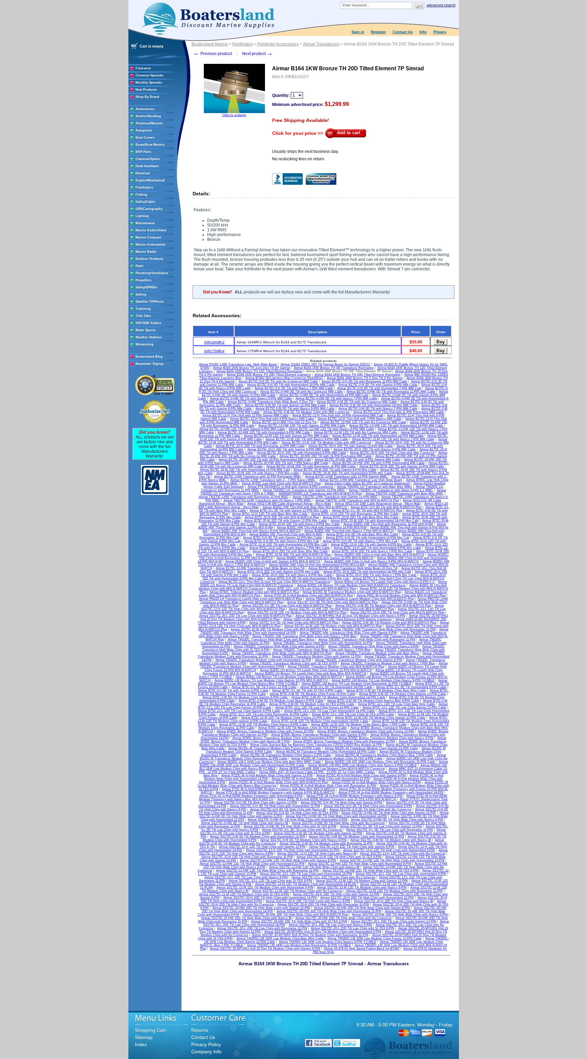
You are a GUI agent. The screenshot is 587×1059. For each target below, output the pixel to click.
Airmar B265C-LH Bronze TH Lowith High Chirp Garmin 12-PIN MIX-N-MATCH (316, 670)
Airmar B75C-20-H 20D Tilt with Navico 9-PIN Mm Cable (292, 575)
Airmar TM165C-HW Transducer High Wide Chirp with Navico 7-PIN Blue (304, 636)
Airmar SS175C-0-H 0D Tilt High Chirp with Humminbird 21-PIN (275, 806)
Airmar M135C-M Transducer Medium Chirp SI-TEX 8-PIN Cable (337, 758)
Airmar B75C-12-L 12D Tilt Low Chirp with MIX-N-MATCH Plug (311, 588)
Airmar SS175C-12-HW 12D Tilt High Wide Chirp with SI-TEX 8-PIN (370, 870)
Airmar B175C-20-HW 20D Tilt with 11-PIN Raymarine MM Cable (326, 456)
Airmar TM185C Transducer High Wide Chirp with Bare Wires (271, 639)
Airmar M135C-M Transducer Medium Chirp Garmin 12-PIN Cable (371, 748)
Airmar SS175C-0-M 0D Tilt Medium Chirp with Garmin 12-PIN (318, 833)
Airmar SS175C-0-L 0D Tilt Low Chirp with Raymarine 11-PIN (389, 829)
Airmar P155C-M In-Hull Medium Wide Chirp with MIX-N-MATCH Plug (278, 782)
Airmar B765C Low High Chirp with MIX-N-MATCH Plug (281, 483)
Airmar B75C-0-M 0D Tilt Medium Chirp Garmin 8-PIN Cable (245, 697)
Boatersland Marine (210, 44)
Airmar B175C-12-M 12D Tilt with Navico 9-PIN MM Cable (307, 439)
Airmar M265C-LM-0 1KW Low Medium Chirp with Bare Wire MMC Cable (269, 762)
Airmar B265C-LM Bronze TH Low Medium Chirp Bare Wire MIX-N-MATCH (289, 677)
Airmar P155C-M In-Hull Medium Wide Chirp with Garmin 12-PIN (267, 775)
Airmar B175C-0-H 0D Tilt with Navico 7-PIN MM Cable (293, 388)
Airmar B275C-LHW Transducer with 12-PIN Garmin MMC (346, 476)
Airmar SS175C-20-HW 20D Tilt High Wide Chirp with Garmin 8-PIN (362, 908)
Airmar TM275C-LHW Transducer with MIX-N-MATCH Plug (357, 500)
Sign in (358, 32)
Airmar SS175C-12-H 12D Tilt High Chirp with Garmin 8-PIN (351, 846)
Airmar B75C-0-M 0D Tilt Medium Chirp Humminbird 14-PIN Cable (338, 697)
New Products (146, 89)
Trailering (143, 308)
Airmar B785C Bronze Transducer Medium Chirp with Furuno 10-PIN (265, 731)
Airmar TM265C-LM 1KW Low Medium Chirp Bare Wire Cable (280, 938)
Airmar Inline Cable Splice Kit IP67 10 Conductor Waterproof (367, 483)
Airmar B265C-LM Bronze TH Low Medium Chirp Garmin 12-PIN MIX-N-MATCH (271, 680)
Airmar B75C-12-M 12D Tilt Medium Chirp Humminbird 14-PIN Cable (319, 721)
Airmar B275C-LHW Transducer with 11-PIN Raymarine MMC (257, 476)
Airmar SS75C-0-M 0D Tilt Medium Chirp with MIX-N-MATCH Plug (389, 622)
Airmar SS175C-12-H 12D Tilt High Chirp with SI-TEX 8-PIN (339, 857)
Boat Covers (145, 137)
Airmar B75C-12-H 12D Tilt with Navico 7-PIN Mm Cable (289, 548)
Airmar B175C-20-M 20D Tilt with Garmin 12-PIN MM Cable (401, 466)
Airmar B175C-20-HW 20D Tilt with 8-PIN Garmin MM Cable (357, 459)
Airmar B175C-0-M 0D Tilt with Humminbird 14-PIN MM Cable (373, 405)
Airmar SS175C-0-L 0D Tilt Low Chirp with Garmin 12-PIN (381, 826)
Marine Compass (148, 237)
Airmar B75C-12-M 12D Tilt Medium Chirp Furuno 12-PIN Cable (286, 717)
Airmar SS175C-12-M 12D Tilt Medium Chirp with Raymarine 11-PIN (394, 891)
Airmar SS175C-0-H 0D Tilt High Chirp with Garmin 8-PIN (341, 802)
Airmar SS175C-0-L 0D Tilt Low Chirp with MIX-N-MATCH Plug (287, 605)
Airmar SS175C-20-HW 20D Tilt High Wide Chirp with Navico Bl (246, 918)
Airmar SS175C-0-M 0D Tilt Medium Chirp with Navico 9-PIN (303, 840)
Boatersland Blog (149, 356)
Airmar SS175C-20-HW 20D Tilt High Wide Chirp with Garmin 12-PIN (261, 908)
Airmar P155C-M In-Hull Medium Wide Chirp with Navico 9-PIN (376, 782)
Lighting (142, 216)
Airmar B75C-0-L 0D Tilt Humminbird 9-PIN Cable (411, 687)
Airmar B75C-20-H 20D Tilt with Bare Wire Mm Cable (290, 551)
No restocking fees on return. (298, 159)
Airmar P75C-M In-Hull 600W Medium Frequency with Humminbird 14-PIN (390, 792)
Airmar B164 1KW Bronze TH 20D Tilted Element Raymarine (358, 374)
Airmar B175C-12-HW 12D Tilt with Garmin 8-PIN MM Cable (242, 429)
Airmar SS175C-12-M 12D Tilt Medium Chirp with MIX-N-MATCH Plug (296, 612)
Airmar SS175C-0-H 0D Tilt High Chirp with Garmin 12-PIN (255, 802)
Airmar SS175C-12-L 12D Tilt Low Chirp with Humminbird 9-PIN (401, 874)
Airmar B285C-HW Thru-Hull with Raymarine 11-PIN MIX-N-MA (388, 524)
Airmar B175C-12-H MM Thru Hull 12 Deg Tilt (284, 422)
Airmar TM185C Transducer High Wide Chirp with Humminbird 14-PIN (322, 643)
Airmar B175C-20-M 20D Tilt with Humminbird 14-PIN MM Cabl (245, 469)
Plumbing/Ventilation (152, 273)
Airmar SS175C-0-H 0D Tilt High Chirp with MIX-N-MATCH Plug (332, 602)
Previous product (212, 53)
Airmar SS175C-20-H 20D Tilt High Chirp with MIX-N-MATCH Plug (397, 612)
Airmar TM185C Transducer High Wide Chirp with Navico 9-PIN (373, 646)
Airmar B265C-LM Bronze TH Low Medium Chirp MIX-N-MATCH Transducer (351, 585)
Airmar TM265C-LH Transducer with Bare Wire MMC (374, 486)
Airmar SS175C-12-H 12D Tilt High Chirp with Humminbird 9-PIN (389, 850)
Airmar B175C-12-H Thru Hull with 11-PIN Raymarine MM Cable (398, 412)
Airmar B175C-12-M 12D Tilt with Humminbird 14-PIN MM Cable (378, 435)
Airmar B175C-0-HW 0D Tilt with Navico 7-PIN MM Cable (336, 398)
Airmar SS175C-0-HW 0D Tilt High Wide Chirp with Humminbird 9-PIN (297, 819)
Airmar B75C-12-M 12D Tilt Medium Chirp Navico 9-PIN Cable (263, 724)
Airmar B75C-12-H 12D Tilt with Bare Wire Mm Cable (269, 514)
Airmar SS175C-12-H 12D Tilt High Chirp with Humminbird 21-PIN (292, 850)
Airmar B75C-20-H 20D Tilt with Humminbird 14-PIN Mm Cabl (367, 571)
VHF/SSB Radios (148, 323)
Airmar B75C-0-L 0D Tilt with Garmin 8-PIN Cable (233, 690)
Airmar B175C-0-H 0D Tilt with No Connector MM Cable (278, 381)
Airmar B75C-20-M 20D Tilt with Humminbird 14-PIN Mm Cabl (375, 520)
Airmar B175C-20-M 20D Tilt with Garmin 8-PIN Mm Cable (335, 469)
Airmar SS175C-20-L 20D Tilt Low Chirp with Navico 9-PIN (330, 925)
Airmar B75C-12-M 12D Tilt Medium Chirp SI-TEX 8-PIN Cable (302, 728)
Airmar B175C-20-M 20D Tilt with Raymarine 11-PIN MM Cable (311, 466)
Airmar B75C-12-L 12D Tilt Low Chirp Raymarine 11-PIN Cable (263, 714)
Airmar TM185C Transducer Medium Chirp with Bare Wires (377, 653)
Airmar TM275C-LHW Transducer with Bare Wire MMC (405, 493)
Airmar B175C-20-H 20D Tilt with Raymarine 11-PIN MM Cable (260, 446)
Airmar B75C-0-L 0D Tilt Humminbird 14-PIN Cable (336, 687)
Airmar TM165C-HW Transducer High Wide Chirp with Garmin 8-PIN (348, 632)
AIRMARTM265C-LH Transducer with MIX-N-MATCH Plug (320, 493)
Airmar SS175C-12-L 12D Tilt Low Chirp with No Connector (333, 877)
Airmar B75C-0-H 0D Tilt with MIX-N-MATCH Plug (386, 507)
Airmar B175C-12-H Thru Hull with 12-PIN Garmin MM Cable (245, 415)
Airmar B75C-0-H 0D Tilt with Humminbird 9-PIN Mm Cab (308, 578)
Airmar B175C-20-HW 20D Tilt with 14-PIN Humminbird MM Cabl (264, 459)
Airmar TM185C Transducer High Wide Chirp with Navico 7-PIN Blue (322, 649)
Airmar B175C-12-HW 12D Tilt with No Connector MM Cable (363, 422)
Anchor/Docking (148, 116)
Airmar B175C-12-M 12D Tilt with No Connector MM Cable (355, 432)
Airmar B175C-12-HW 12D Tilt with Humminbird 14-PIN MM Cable (396, 425)
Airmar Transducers (321, 44)
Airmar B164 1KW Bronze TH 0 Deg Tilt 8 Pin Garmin (365, 378)
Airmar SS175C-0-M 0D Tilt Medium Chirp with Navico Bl (390, 840)
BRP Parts (143, 152)
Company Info (206, 1051)
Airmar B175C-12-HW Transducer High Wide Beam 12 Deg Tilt (260, 568)
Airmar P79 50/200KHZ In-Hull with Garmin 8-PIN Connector (290, 486)
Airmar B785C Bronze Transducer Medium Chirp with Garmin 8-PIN (319, 734)
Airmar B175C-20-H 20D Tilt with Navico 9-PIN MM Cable (375, 449)
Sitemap (144, 1037)
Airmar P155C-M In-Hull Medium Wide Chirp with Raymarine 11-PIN (328, 785)
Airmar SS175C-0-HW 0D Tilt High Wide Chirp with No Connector (338, 823)
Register (378, 32)
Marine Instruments (150, 244)
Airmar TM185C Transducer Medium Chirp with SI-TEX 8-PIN (293, 663)
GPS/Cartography (149, 209)
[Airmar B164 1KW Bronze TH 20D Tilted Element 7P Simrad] (234, 112)
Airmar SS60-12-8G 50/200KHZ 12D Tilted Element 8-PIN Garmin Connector (337, 619)
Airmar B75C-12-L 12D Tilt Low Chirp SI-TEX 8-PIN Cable (353, 714)
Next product (257, 53)
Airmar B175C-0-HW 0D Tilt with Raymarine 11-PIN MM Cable (390, 391)
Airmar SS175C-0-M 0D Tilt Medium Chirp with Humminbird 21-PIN (356, 836)
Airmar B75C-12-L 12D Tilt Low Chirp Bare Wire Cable (396, 704)
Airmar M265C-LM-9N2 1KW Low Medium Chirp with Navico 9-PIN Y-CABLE (362, 765)
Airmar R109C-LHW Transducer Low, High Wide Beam (238, 364)
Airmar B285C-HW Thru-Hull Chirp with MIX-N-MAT (285, 534)
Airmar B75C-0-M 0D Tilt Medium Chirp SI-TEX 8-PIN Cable (311, 704)
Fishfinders (144, 187)
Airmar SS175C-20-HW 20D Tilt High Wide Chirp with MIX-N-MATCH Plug (295, 914)
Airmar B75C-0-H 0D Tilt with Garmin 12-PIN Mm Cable (282, 537)
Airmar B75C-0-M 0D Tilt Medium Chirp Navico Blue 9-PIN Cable (373, 700)
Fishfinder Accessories (278, 44)
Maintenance (145, 223)
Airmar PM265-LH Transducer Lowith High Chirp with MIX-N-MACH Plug (250, 598)
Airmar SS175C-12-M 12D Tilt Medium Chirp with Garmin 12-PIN (362, 880)
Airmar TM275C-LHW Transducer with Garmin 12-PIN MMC (335, 497)
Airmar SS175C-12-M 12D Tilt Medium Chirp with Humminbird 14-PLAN (305, 884)
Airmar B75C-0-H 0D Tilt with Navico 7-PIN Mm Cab (360, 541)
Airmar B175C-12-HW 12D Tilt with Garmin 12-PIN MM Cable (301, 425)
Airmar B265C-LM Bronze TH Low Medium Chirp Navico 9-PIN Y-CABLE (383, 680)
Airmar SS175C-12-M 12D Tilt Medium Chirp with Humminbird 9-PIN (264, 887)
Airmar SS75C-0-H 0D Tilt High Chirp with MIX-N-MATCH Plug (293, 622)
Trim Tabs (143, 316)
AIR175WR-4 (214, 351)
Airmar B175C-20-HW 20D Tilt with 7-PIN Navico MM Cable (285, 463)
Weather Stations (149, 337)
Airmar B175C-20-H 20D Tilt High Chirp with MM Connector (392, 452)
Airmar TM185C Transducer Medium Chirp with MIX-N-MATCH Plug (336, 666)
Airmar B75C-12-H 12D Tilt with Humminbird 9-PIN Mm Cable (377, 548)
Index (141, 1044)
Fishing (141, 194)
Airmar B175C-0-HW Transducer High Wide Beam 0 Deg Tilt (270, 401)
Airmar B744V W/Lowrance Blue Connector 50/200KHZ (284, 378)
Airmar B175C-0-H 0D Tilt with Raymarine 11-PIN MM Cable (364, 381)
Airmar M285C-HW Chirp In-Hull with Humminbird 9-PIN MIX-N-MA (316, 565)
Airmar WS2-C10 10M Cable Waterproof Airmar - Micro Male (378, 503)
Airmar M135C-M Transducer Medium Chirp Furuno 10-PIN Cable (274, 748)
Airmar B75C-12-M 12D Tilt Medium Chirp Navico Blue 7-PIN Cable (359, 724)
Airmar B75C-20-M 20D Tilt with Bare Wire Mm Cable (360, 517)
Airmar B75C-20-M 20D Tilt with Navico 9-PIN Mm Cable (299, 524)
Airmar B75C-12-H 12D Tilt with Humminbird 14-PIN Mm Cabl (283, 544)
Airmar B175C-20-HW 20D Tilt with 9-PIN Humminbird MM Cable (378, 463)
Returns (199, 1030)
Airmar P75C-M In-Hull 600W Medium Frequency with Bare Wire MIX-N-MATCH (278, 789)
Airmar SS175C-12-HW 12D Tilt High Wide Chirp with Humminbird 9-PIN (359, 863)
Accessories (145, 109)
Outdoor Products (149, 259)
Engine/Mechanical (150, 180)
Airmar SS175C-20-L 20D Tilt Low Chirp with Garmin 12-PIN (393, 921)
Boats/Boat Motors (150, 144)
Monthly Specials (149, 82)
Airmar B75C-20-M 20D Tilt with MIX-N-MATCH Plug (293, 554)
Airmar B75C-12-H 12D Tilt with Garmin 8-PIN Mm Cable (371, 544)
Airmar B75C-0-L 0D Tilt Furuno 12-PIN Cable (264, 687)
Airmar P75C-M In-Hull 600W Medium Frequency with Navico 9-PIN (354, 795)
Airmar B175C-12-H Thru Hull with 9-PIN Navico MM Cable (272, 418)
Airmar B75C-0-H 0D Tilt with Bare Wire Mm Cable (362, 534)
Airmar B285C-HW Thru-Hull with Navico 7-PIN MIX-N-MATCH (349, 531)
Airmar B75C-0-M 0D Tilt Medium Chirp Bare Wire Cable (386, 690)
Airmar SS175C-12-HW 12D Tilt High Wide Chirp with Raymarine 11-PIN (267, 870)
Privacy (439, 32)
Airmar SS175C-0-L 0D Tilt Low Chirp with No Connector (302, 829)
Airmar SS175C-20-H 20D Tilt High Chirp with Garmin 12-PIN (336, 894)
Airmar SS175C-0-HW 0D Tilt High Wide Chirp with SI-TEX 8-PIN (290, 826)
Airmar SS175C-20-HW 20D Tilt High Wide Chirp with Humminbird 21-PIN (329, 911)
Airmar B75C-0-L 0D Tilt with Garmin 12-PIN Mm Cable (289, 510)
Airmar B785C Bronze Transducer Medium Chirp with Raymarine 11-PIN (344, 741)
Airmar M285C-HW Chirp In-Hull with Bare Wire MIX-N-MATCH (379, 554)
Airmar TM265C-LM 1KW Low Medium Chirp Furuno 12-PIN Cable (374, 938)
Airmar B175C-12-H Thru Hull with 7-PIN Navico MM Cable (360, 418)
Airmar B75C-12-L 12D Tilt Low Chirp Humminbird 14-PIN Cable (329, 711)
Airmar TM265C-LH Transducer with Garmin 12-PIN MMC (304, 490)
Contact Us (403, 32)
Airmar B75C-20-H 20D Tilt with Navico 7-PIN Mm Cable (376, 575)
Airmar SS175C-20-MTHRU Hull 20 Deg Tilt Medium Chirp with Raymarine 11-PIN (310, 935)
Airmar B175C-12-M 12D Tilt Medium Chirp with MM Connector (326, 442)
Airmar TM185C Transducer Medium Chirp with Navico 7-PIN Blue (388, 663)
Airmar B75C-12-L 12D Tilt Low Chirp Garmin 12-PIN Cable (404, 707)
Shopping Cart (150, 1030)
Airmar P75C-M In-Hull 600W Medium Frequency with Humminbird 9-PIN (251, 795)
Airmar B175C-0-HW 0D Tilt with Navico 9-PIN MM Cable (251, 398)
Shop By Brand (147, 96)
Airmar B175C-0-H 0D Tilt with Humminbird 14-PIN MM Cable (291, 385)
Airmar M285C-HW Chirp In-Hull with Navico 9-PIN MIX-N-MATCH (371, 561)
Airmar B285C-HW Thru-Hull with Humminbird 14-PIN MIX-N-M (322, 527)
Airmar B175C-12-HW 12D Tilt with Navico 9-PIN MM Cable (331, 429)
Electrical (143, 173)
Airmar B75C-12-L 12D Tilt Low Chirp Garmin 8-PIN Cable (239, 711)
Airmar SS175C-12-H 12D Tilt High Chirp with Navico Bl (316, 853)
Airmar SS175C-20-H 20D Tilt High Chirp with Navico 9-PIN (308, 901)
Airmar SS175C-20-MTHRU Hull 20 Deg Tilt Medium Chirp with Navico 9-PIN (350, 615)
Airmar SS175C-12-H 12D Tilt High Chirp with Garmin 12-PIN (262, 846)
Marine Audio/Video (151, 230)
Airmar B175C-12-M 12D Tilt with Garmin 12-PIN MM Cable (286, 435)
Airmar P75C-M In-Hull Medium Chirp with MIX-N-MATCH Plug (308, 595)
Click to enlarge (234, 115)
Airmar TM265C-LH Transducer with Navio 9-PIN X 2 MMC (391, 490)
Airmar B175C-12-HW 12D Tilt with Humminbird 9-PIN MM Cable (264, 432)
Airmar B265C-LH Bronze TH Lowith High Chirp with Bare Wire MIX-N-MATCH (310, 673)
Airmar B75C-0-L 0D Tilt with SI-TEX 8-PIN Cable (307, 690)
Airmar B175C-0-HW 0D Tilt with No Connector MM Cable (301, 391)
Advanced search (441, 5)
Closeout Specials (149, 75)
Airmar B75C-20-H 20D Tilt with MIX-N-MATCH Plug (282, 517)
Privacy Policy (206, 1044)
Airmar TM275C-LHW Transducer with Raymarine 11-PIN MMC (244, 497)
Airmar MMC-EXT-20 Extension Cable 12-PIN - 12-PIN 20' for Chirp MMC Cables (317, 772)
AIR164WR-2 (214, 342)
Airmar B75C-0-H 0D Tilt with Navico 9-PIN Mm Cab (281, 541)
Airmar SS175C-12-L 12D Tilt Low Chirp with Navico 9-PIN (246, 877)
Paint (139, 266)
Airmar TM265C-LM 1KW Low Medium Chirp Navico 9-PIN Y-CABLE (327, 942)
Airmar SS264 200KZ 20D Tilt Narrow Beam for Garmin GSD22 (325, 364)
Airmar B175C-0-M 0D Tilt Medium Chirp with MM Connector (306, 412)
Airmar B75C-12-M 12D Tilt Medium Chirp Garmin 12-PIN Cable (380, 717)
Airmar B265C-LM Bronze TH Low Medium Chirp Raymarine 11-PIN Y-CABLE (356, 683)
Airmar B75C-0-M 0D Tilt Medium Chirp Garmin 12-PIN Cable (402, 694)
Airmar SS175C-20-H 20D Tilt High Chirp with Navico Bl (393, 901)
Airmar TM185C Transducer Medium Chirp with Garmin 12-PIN (316, 656)
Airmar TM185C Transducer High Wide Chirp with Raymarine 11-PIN (366, 639)
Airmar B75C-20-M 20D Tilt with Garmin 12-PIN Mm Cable (285, 520)
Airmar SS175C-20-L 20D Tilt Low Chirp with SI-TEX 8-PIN (352, 928)
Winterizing (145, 344)
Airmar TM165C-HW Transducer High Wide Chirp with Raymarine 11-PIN (383, 629)
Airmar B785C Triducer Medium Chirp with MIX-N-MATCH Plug (254, 592)
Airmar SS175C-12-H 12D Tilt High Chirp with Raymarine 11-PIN (247, 857)
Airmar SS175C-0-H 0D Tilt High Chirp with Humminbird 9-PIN (368, 806)
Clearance (143, 68)
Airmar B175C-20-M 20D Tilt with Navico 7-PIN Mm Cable (257, 473)
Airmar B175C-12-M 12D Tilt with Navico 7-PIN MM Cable (393, 439)
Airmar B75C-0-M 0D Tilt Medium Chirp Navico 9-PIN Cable (280, 700)
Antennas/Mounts (149, 123)
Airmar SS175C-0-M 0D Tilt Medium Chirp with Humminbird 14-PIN (257, 836)
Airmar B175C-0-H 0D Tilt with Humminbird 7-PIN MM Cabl (379, 388)
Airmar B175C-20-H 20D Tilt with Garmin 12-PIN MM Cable (350, 446)
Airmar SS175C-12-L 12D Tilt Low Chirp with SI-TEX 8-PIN (270, 880)
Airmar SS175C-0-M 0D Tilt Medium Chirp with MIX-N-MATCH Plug (383, 605)
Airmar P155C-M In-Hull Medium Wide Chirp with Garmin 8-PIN (361, 775)
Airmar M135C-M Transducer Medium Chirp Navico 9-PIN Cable (285, 755)
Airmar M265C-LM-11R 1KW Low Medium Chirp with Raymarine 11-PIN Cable (380, 762)
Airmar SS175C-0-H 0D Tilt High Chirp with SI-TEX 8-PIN (297, 812)
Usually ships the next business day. (305, 151)
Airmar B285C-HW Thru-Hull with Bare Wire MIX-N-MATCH (305, 507)
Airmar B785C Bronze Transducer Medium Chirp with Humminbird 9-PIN (283, 738)
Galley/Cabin (145, 201)
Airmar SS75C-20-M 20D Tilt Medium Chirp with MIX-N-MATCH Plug (279, 629)
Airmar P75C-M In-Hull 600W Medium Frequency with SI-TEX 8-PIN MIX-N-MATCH (336, 799)
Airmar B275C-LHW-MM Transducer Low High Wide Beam (360, 480)
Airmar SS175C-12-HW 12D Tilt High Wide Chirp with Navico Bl (314, 867)
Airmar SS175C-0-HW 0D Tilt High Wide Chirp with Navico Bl (244, 823)
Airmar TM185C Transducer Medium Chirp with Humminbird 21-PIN (263, 660)
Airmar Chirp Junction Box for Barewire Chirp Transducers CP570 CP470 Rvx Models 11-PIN (316, 745)
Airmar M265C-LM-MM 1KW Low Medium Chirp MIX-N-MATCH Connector (332, 768)
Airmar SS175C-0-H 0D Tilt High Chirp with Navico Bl (288, 809)
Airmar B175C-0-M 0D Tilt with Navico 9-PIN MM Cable (295, 408)
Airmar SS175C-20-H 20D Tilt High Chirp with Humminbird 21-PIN (367, 897)
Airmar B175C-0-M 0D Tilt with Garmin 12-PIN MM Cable (285, 405)
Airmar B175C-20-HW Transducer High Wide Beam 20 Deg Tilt (352, 568)
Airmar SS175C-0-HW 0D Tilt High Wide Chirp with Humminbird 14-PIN (336, 816)
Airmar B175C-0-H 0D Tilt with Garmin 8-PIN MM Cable (377, 385)
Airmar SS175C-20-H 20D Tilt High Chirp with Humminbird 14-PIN (270, 897)
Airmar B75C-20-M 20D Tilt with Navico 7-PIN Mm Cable (372, 551)
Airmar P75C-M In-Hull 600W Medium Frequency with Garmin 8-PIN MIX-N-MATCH (275, 792)
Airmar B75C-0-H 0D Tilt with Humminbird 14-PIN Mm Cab (367, 537)
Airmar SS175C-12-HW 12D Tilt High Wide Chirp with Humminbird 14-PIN (392, 860)
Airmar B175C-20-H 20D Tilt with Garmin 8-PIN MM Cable (288, 449)
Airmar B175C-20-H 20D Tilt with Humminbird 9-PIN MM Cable (301, 452)
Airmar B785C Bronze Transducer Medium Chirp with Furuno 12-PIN (365, 731)
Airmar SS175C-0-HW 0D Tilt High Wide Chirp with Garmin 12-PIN (388, 812)
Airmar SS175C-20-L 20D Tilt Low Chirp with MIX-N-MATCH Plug (245, 615)
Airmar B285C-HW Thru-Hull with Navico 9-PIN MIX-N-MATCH (256, 531)
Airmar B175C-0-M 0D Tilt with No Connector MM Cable (357, 401)
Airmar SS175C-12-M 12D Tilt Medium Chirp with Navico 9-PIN (362, 887)
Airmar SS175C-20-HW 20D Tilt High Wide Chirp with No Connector (343, 918)
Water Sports (146, 330)
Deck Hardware (147, 166)
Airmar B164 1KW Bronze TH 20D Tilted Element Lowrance (269, 374)
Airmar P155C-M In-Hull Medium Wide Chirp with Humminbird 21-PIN (320, 778)
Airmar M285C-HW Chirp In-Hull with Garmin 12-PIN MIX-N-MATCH (325, 558)
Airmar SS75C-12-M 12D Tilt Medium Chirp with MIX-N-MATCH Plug (333, 626)
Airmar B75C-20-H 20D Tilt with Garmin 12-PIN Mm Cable (278, 571)
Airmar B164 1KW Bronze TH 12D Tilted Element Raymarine (259, 371)
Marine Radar (146, 251)
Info (423, 32)
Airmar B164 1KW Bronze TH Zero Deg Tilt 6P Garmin (251, 368)
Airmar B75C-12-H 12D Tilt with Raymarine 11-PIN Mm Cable (354, 514)
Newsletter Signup (150, 363)
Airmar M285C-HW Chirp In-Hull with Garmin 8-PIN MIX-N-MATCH (272, 561)
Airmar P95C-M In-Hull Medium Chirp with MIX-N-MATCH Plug (401, 595)
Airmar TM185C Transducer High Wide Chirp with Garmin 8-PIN (279, 646)
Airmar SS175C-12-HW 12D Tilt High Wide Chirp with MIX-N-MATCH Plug (341, 609)
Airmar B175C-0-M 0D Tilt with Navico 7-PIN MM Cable (377, 408)
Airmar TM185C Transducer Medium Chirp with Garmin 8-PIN (358, 660)
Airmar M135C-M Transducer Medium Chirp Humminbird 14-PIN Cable (326, 751)
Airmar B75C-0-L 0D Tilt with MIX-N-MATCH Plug (367, 510)
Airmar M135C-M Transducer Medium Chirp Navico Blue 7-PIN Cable (384, 755)
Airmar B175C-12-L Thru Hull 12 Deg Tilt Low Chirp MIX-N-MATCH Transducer (274, 582)
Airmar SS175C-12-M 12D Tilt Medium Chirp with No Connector (297, 891)
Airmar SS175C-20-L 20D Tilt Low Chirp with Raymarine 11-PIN (262, 928)
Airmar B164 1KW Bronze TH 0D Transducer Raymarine (334, 368)
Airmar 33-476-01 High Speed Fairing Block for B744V (361, 948)
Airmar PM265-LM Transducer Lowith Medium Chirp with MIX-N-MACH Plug (360, 598)
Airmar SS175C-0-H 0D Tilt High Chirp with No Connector (370, 809)
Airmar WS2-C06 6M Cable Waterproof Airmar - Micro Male (289, 503)
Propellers (144, 280)
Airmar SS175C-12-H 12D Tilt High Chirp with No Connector (402, 853)
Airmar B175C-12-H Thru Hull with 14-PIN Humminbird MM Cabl (337, 415)
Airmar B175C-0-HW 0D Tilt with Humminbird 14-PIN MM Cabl (323, 395)
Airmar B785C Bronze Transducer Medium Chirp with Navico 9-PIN (385, 738)
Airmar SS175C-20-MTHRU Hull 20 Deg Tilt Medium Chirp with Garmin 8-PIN (265, 948)
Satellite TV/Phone (150, 301)
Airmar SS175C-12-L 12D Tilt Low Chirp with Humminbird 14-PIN (306, 874)
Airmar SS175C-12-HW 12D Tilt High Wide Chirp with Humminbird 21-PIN (252, 863)
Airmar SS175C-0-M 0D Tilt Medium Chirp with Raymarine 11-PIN (326, 843)
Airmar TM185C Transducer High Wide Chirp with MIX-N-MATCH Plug (282, 653)
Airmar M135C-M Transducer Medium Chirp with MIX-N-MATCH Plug (352, 592)
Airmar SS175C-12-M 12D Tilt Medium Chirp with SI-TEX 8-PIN (244, 894)
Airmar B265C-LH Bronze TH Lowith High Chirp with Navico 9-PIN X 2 (384, 582)
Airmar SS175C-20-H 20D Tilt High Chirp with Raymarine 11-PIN (323, 904)
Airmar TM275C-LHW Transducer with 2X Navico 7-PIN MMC (268, 500)
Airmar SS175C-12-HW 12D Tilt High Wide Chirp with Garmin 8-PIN (288, 860)
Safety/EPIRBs (146, 287)
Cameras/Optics (148, 159)
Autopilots (144, 130)
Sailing (141, 294)
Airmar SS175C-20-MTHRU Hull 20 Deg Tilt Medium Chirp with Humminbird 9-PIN (322, 931)
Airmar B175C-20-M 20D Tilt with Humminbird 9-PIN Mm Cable (347, 473)
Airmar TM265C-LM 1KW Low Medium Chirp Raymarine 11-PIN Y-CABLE (299, 945)
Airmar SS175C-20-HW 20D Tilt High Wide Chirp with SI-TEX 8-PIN (299, 921)
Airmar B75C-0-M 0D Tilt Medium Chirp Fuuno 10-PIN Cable (312, 694)
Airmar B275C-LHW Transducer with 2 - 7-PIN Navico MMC (273, 480)
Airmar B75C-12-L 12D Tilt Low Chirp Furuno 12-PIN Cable (317, 707)
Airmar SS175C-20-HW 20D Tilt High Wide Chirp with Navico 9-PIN (400, 914)
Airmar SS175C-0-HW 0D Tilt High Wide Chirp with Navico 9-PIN (397, 819)
